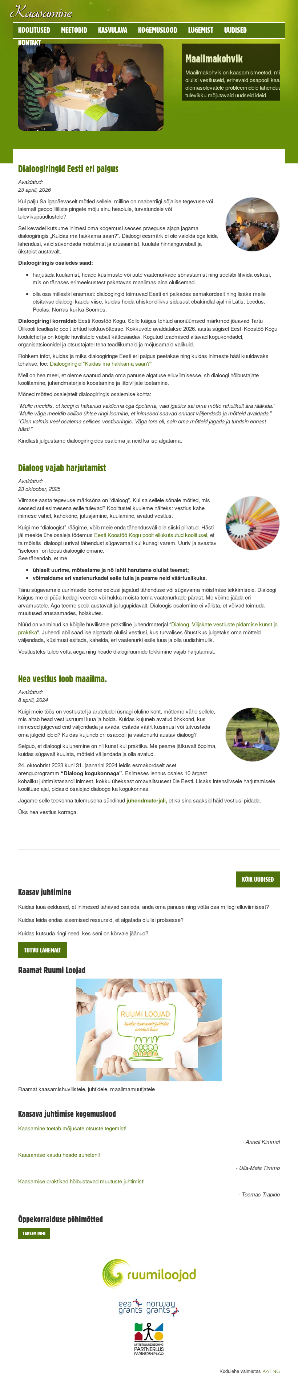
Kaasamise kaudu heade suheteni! (59, 1154)
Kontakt (29, 42)
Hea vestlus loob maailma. (62, 678)
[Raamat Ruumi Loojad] (149, 1030)
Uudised (235, 29)
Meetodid (74, 29)
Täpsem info (34, 1233)
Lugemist (200, 29)
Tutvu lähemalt (42, 950)
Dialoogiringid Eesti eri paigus (68, 168)
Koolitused (34, 29)
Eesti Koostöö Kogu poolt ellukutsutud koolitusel (150, 534)
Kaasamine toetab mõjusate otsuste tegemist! (72, 1128)
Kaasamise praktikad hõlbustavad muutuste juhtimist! (81, 1181)
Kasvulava (112, 29)
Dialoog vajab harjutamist (62, 467)
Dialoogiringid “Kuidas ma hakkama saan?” (100, 363)
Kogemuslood (157, 29)
